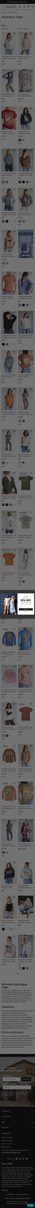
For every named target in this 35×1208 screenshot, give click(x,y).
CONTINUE (26, 609)
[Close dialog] (33, 594)
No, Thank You (26, 611)
